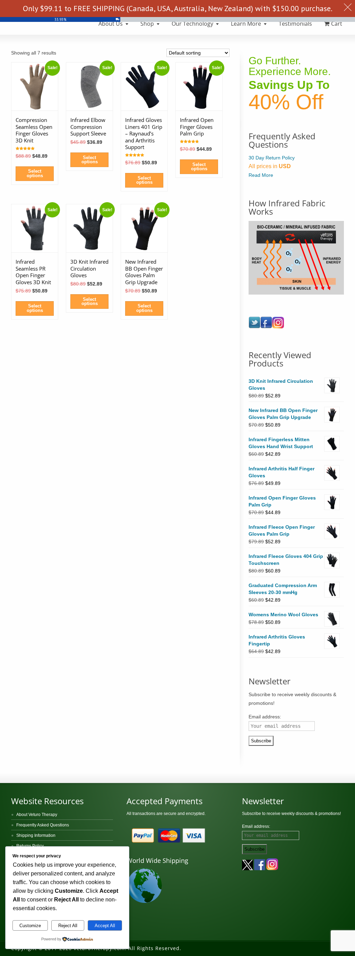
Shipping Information (35, 835)
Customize (30, 925)
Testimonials (295, 23)
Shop (147, 23)
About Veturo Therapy (36, 814)
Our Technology (192, 23)
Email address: (265, 716)
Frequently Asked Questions (42, 825)
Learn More (246, 23)
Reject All (67, 925)
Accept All (105, 925)
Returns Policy (30, 845)
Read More (261, 175)
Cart (336, 23)
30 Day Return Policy (272, 157)
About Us (110, 23)
